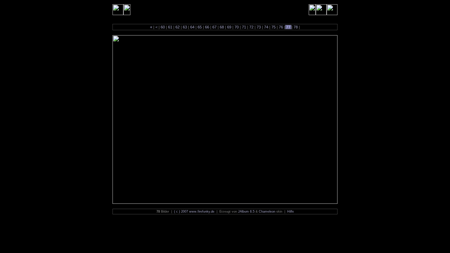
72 (251, 27)
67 (214, 27)
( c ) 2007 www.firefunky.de (194, 211)
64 (192, 27)
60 (163, 27)
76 (281, 27)
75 (273, 27)
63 (185, 27)
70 (236, 27)
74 (266, 27)
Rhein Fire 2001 (149, 9)
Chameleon (267, 211)
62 (177, 27)
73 (259, 27)
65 (200, 27)
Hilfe (290, 211)
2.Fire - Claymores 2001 (200, 9)
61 (170, 27)
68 (222, 27)
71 (244, 27)
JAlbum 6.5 (246, 211)
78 (295, 27)
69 (229, 27)
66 (207, 27)
